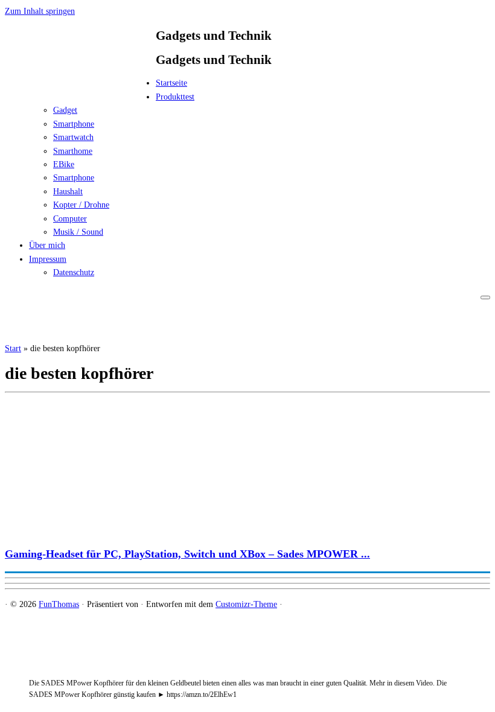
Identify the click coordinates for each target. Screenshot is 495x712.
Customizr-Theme (246, 604)
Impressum (47, 259)
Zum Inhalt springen (40, 11)
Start (13, 348)
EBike (63, 164)
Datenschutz (73, 272)
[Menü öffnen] (485, 297)
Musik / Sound (78, 232)
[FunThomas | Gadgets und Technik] (80, 86)
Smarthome (72, 151)
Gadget (65, 110)
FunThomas (59, 604)
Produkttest (175, 96)
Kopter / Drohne (81, 204)
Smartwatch (73, 137)
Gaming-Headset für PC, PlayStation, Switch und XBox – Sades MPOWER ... (187, 554)
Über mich (47, 245)
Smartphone (73, 124)
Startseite (171, 82)
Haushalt (68, 191)
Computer (70, 218)
